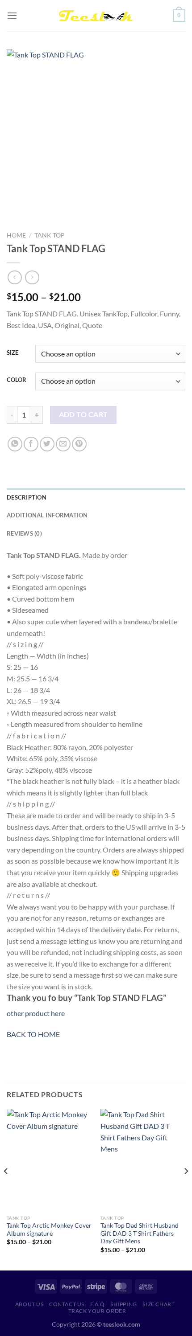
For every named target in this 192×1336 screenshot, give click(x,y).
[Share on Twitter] (47, 444)
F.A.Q (97, 1304)
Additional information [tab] (47, 515)
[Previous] (6, 1188)
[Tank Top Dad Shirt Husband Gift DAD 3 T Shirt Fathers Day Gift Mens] (142, 1159)
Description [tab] (26, 497)
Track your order (97, 1310)
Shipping (123, 1304)
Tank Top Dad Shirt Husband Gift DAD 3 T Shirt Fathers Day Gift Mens (139, 1233)
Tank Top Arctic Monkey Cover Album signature (49, 1229)
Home (16, 235)
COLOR (16, 380)
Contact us (66, 1304)
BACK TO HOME (33, 1034)
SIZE (12, 353)
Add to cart (83, 414)
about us (29, 1304)
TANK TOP (49, 235)
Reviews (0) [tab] (24, 533)
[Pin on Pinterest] (79, 444)
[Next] (185, 1188)
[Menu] (12, 15)
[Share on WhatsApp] (15, 444)
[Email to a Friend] (63, 444)
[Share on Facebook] (31, 444)
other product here (36, 1013)
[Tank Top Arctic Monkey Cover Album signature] (49, 1159)
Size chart (158, 1304)
